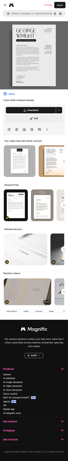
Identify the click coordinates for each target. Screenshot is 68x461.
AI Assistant (9, 378)
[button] (34, 355)
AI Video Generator (12, 386)
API (5, 405)
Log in (60, 5)
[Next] (64, 161)
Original (20, 27)
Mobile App (9, 409)
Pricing (48, 5)
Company (9, 430)
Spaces (7, 374)
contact (38, 311)
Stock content (10, 393)
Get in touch (10, 439)
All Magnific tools (12, 413)
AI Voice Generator (12, 390)
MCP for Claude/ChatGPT (19, 397)
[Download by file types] (59, 110)
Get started (10, 421)
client (26, 311)
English (34, 355)
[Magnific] (34, 329)
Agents (9, 401)
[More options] (47, 129)
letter (51, 311)
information (11, 311)
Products (8, 368)
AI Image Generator (13, 382)
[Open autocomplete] (7, 13)
